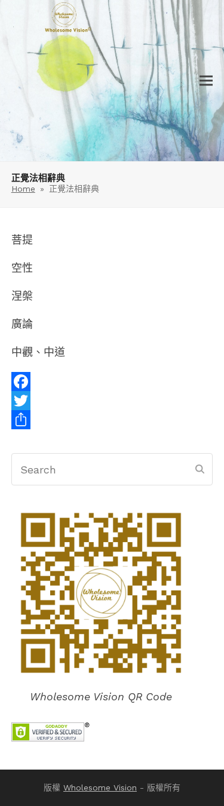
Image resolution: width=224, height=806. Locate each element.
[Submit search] (199, 469)
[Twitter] (112, 400)
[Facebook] (112, 381)
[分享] (112, 419)
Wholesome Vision (100, 787)
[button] (206, 81)
